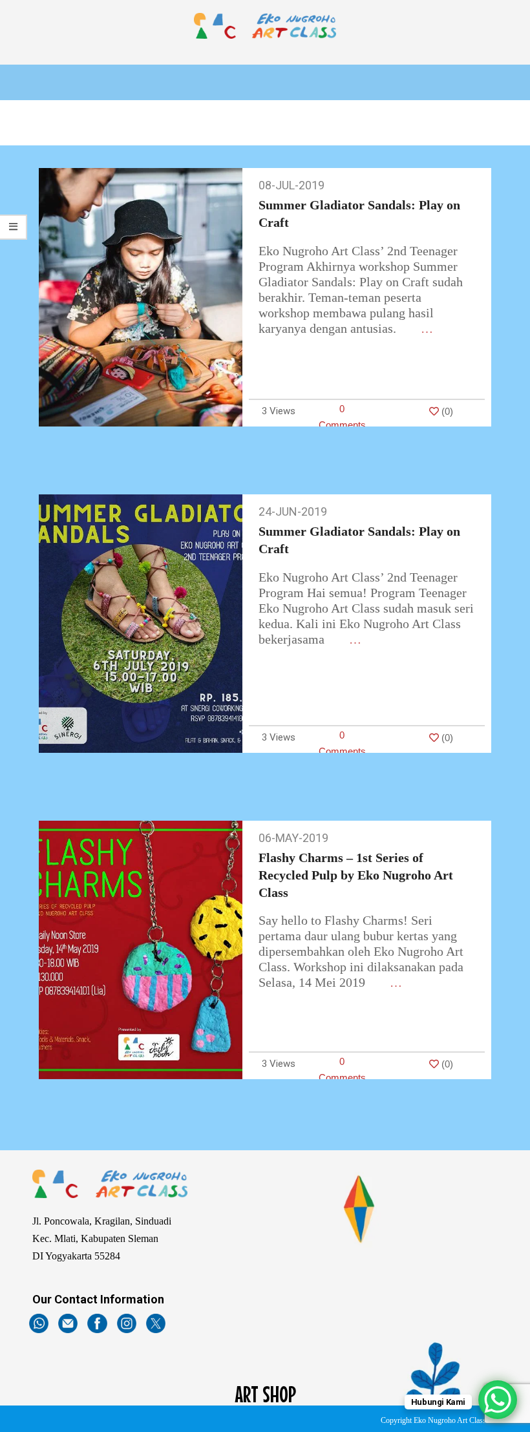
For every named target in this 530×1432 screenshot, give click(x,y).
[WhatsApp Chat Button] (497, 1399)
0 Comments (342, 416)
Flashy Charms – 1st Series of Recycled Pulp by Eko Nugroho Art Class (356, 874)
